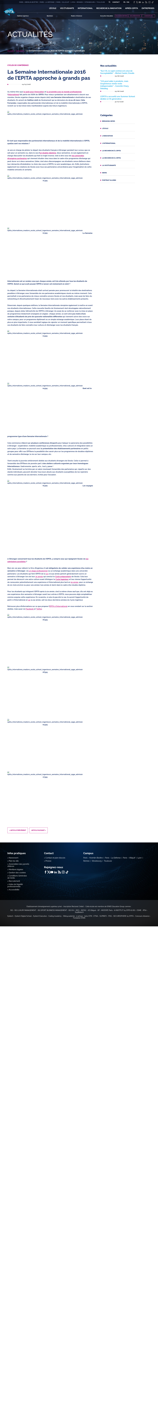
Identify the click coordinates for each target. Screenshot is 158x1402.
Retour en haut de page (146, 1393)
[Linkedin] (143, 2)
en (128, 2)
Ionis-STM (88, 916)
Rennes (86, 861)
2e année (39, 577)
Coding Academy (55, 916)
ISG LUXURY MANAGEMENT (25, 910)
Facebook (30, 609)
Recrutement (14, 881)
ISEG (77, 910)
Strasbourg (97, 861)
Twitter (39, 609)
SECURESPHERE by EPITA (123, 916)
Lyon (139, 858)
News (104, 173)
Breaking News (108, 121)
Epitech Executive (40, 916)
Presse (48, 861)
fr (124, 2)
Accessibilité (14, 890)
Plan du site (14, 861)
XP (99, 910)
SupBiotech (79, 912)
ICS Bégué (92, 910)
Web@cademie (69, 916)
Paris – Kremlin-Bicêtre (93, 858)
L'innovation (107, 136)
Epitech (10, 916)
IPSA (144, 910)
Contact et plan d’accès (55, 858)
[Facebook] (134, 2)
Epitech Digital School (23, 916)
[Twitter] (137, 2)
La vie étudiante (109, 165)
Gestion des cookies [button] (17, 873)
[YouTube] (140, 2)
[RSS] (146, 2)
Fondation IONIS (79, 918)
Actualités (20, 51)
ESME (139, 910)
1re (47, 574)
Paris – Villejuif (129, 858)
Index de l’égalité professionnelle (15, 885)
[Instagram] (149, 2)
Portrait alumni (109, 180)
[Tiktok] (152, 2)
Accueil (10, 51)
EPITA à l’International (58, 606)
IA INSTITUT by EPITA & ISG (124, 910)
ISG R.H (71, 910)
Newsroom (13, 858)
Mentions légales (16, 869)
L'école (105, 128)
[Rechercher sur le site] (109, 2)
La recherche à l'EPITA (111, 151)
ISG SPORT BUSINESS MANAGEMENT (52, 910)
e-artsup (79, 916)
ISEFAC (83, 910)
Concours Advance (142, 916)
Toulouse (108, 861)
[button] (52, 8)
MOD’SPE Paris (107, 910)
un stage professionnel (38, 571)
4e (29, 600)
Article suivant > (38, 830)
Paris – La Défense (113, 858)
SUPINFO (103, 916)
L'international (109, 143)
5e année (74, 582)
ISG (11, 910)
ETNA (96, 916)
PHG (110, 916)
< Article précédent (17, 830)
